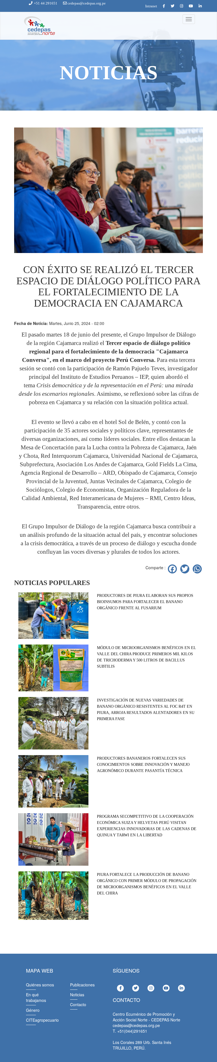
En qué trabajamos (36, 997)
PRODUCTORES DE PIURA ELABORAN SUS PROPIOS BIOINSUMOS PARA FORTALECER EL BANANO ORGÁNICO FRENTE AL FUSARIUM (145, 601)
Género (33, 1010)
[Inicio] (39, 26)
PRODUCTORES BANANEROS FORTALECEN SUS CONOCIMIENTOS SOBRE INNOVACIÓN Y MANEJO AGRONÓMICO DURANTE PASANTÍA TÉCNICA (143, 764)
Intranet (151, 6)
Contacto (78, 1004)
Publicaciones (82, 985)
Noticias (77, 994)
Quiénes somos (40, 985)
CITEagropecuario (42, 1020)
